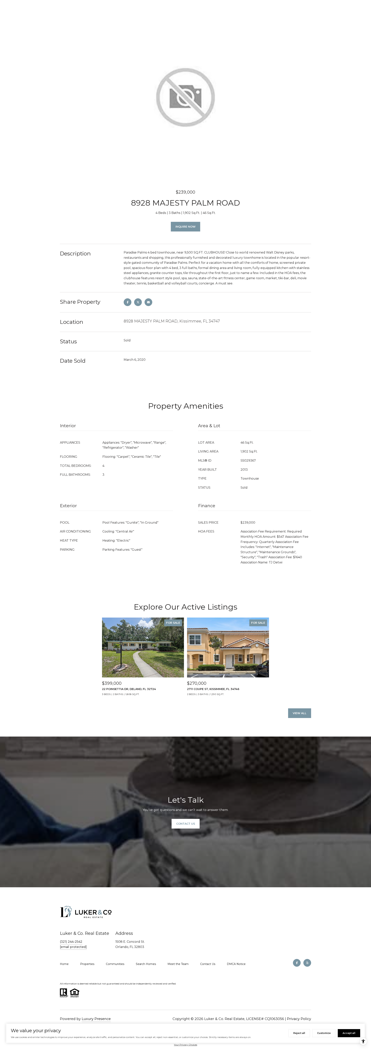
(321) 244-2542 (71, 942)
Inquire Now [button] (185, 226)
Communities (115, 964)
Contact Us (207, 964)
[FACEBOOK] (297, 963)
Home (64, 964)
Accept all (349, 1033)
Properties (87, 964)
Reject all (299, 1033)
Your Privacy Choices (185, 1044)
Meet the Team (178, 964)
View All (299, 713)
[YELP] (307, 963)
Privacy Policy (299, 1019)
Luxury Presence (96, 1019)
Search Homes (146, 964)
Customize (324, 1033)
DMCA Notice (236, 964)
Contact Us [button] (185, 823)
